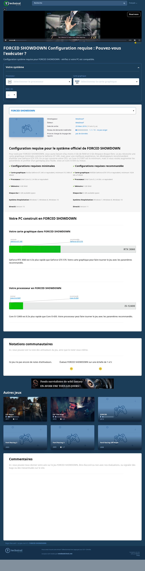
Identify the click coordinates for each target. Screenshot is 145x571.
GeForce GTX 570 (76, 241)
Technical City (12, 3)
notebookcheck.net (65, 554)
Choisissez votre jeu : (72, 110)
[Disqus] (72, 507)
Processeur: (10, 76)
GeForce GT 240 (16, 241)
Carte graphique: (79, 76)
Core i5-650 (74, 298)
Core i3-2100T (15, 298)
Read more (134, 14)
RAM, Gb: (9, 89)
